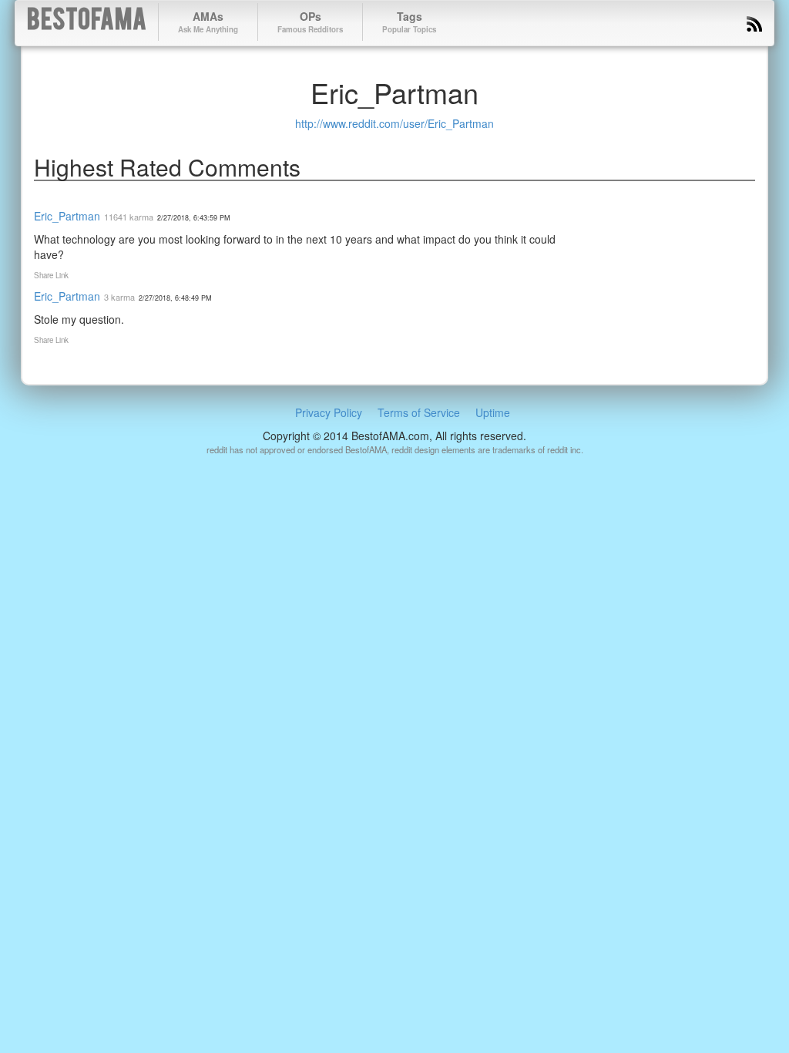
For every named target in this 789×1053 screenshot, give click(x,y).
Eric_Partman (67, 216)
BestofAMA (86, 22)
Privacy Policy (328, 412)
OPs (310, 21)
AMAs (208, 21)
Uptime (492, 412)
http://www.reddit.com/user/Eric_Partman (394, 123)
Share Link (51, 275)
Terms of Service (419, 412)
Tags (409, 21)
